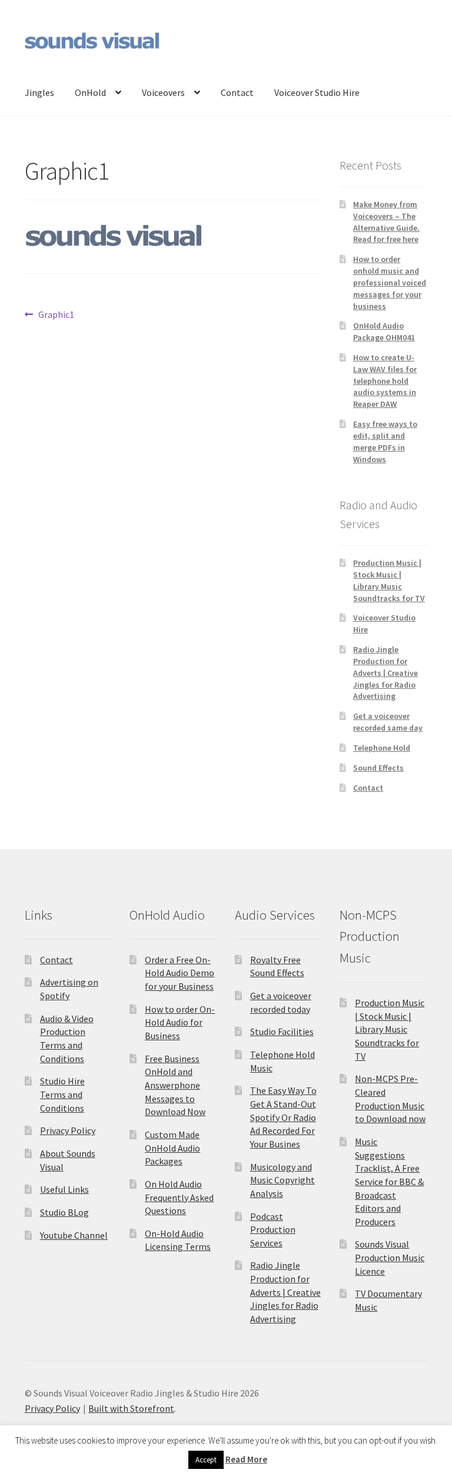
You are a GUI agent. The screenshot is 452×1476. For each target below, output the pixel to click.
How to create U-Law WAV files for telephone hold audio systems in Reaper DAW (385, 380)
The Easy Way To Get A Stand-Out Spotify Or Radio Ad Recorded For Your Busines (283, 1117)
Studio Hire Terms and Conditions (62, 1094)
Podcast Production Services (272, 1229)
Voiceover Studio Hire (317, 92)
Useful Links (64, 1189)
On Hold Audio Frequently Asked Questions (179, 1197)
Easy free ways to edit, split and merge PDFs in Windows (385, 441)
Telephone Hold (381, 747)
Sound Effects (378, 767)
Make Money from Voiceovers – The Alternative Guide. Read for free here (386, 221)
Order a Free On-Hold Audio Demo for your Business (179, 973)
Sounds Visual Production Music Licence (389, 1257)
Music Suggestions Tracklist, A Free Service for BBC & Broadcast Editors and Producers (389, 1182)
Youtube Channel (74, 1235)
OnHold (90, 92)
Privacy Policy (67, 1130)
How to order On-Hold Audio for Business (180, 1022)
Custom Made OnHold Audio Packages (172, 1148)
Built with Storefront (131, 1408)
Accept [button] (206, 1460)
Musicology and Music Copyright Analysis (282, 1180)
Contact (237, 92)
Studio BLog (64, 1212)
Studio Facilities (282, 1031)
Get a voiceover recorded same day (388, 722)
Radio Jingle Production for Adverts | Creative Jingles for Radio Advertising (385, 672)
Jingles (39, 92)
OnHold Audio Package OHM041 (384, 331)
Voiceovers (163, 92)
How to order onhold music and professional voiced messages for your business (389, 282)
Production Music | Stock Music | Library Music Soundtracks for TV (389, 580)
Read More (246, 1459)
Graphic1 (56, 315)
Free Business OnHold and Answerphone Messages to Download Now (175, 1085)
